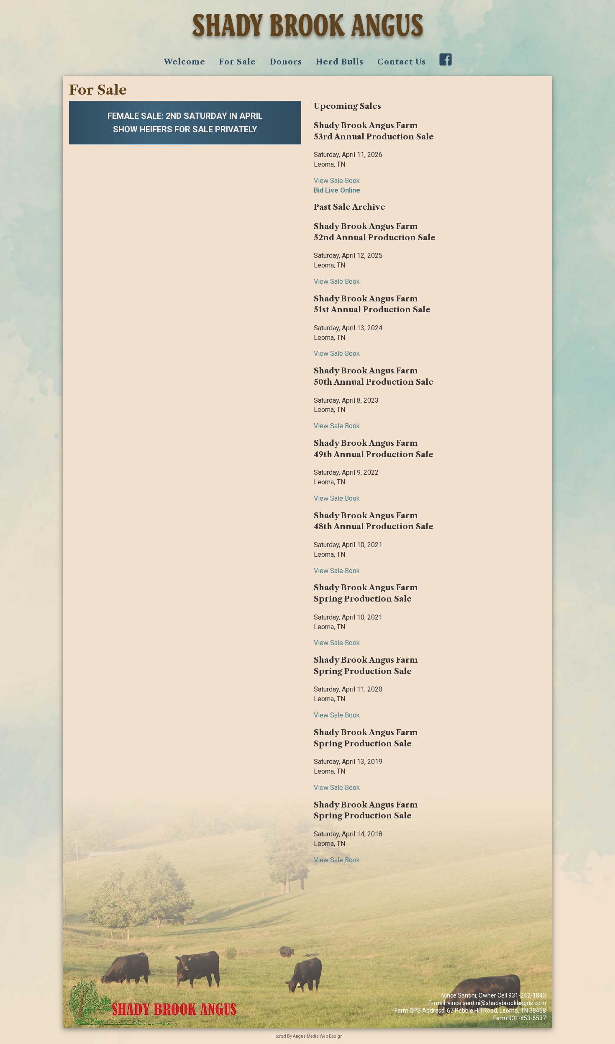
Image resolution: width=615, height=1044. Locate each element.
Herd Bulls (340, 62)
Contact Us (401, 62)
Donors (286, 62)
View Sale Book (337, 181)
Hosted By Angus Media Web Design (307, 1036)
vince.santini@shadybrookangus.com (497, 1003)
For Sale (237, 62)
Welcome (184, 62)
